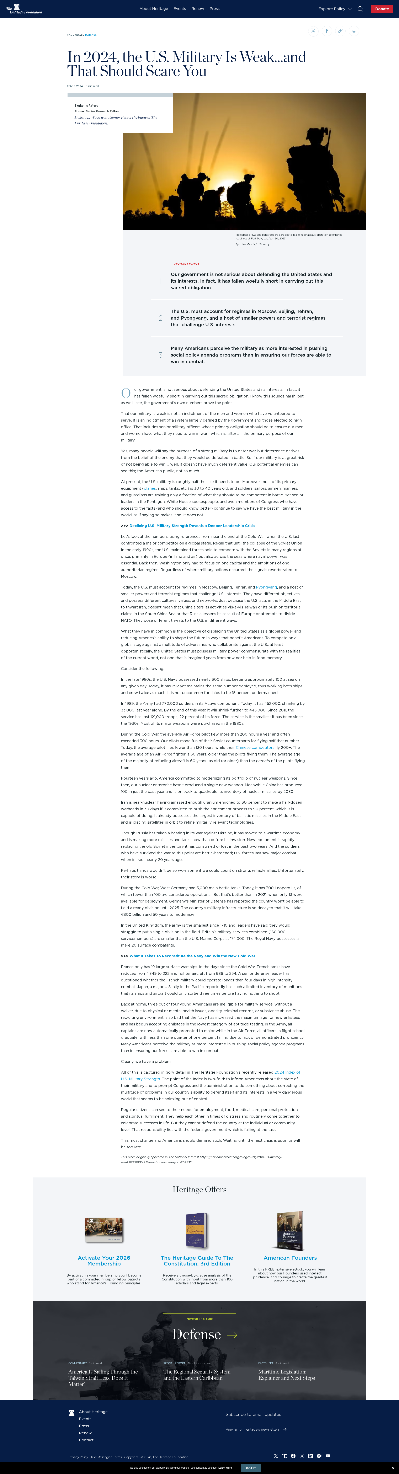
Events (180, 8)
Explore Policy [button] (332, 9)
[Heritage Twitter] (276, 1456)
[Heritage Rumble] (319, 1456)
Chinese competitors (255, 747)
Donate (382, 9)
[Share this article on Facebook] (327, 31)
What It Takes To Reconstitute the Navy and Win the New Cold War (192, 956)
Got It (251, 1468)
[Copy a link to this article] (340, 31)
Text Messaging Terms (106, 1457)
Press (215, 8)
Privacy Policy (78, 1457)
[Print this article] (354, 31)
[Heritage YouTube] (328, 1456)
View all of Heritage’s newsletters (253, 1429)
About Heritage (153, 8)
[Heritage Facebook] (293, 1456)
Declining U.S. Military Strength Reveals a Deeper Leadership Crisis (192, 526)
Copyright (131, 1457)
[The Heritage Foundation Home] (24, 9)
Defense (90, 35)
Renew (197, 8)
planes (150, 488)
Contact (86, 1440)
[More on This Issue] (232, 1332)
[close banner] (393, 1469)
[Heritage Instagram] (302, 1456)
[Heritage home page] (72, 1412)
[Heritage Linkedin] (310, 1456)
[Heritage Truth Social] (284, 1456)
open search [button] (360, 9)
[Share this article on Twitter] (313, 31)
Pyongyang (266, 587)
